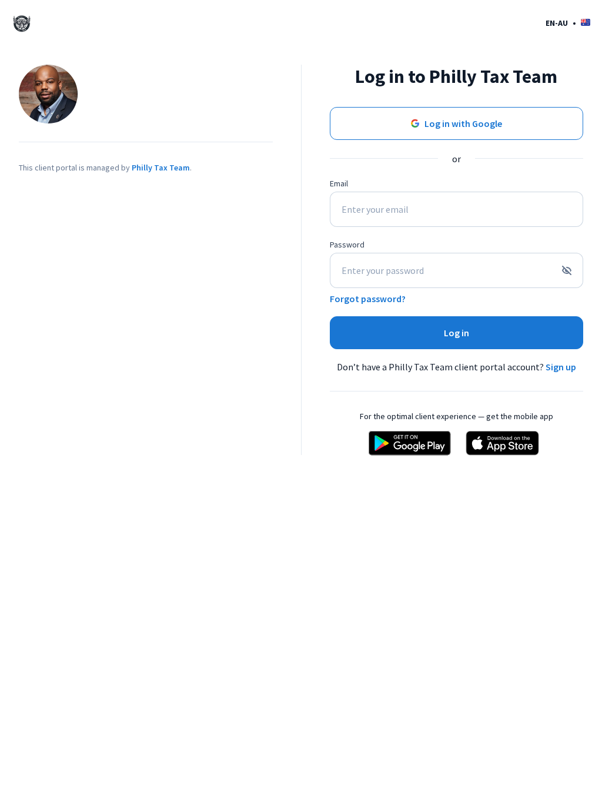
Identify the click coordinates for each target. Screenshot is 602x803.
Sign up (561, 367)
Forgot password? (368, 299)
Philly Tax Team (161, 167)
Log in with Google (463, 123)
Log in (456, 333)
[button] (568, 22)
